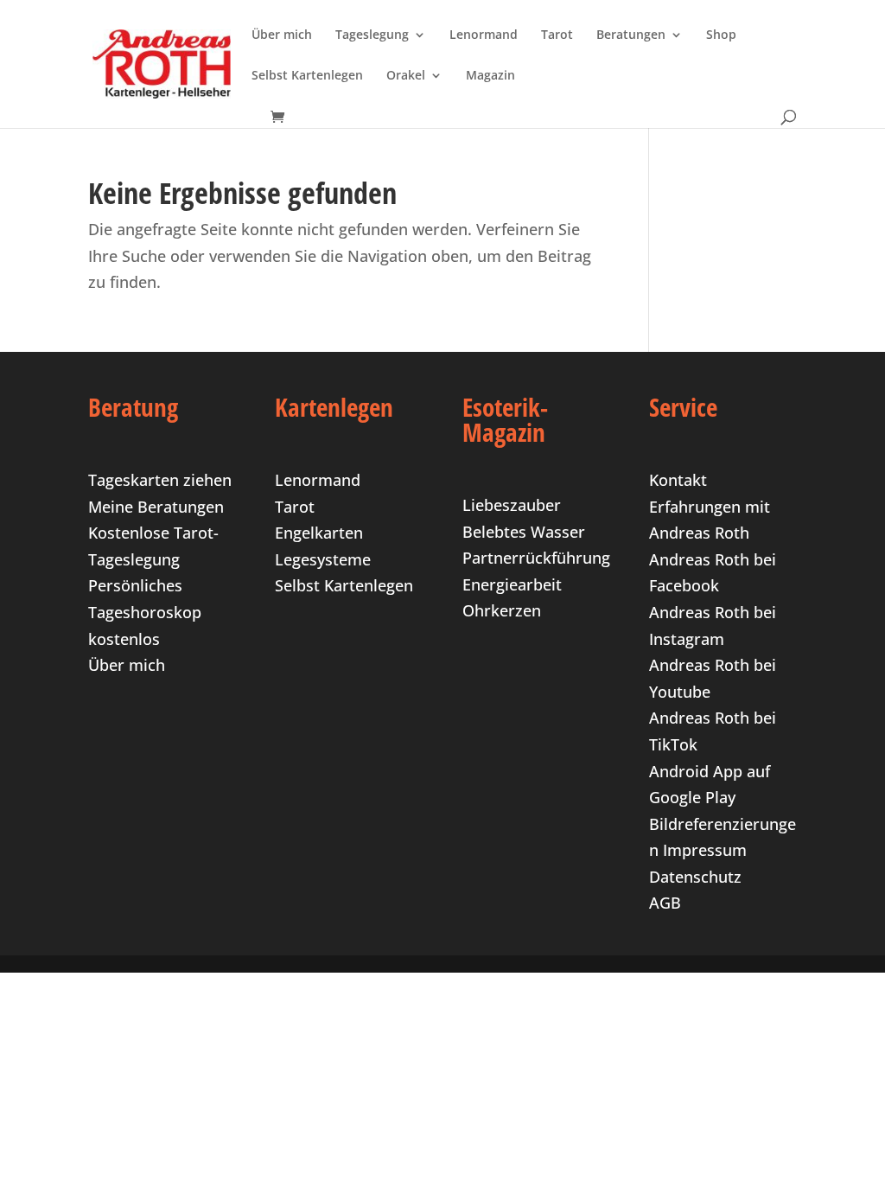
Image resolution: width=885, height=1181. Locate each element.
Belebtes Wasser (523, 531)
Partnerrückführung (536, 557)
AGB (665, 902)
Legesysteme (323, 559)
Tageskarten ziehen (160, 479)
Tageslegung (372, 35)
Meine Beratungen (156, 506)
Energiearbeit (512, 584)
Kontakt (678, 479)
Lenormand (483, 35)
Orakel (405, 76)
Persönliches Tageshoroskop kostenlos (144, 611)
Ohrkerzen (501, 610)
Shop (721, 35)
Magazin (490, 76)
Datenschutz (695, 876)
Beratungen (630, 35)
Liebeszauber (511, 505)
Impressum (705, 849)
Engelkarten (319, 532)
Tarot (557, 35)
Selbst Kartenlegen (307, 76)
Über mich (281, 35)
